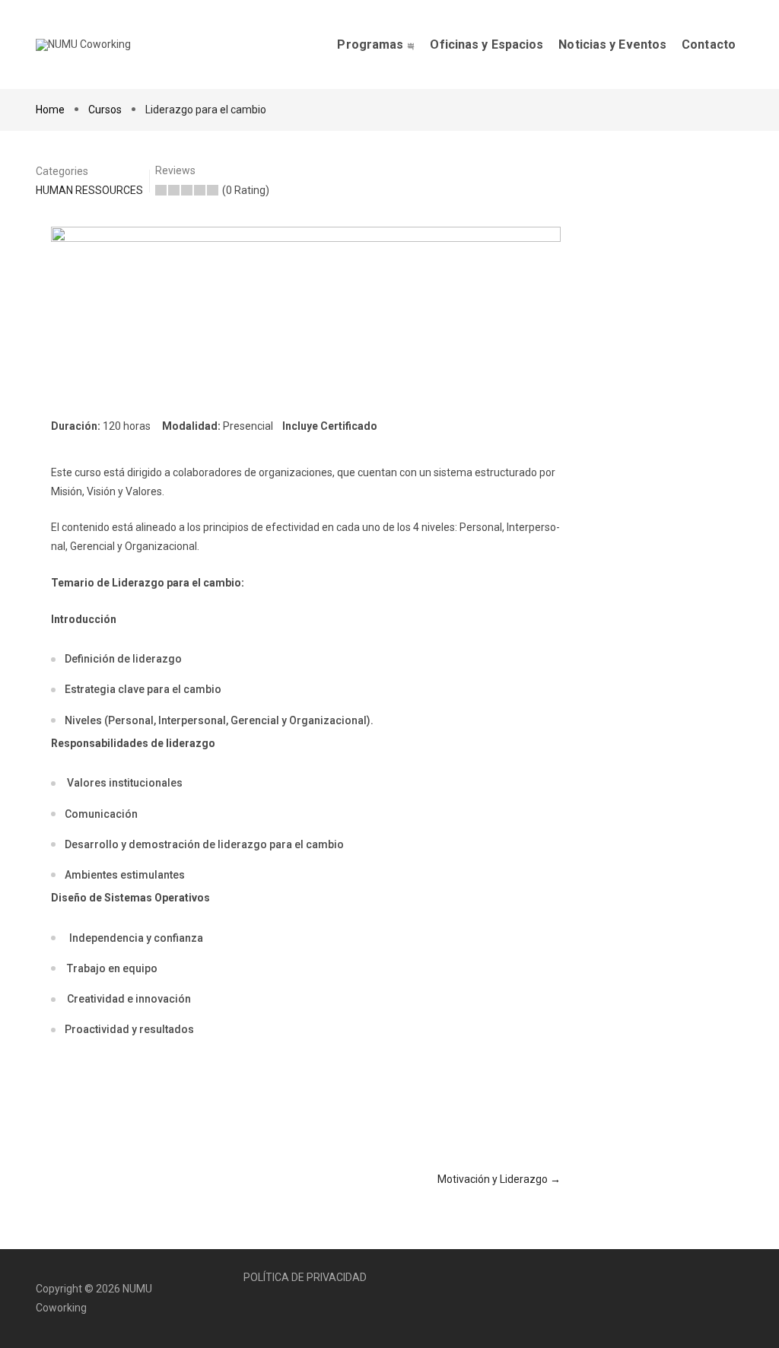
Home (51, 109)
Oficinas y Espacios (486, 44)
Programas (370, 44)
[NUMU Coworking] (83, 45)
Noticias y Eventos (612, 44)
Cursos (105, 109)
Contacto (709, 44)
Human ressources (89, 190)
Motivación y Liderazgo (493, 1179)
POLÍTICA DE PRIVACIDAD (305, 1277)
